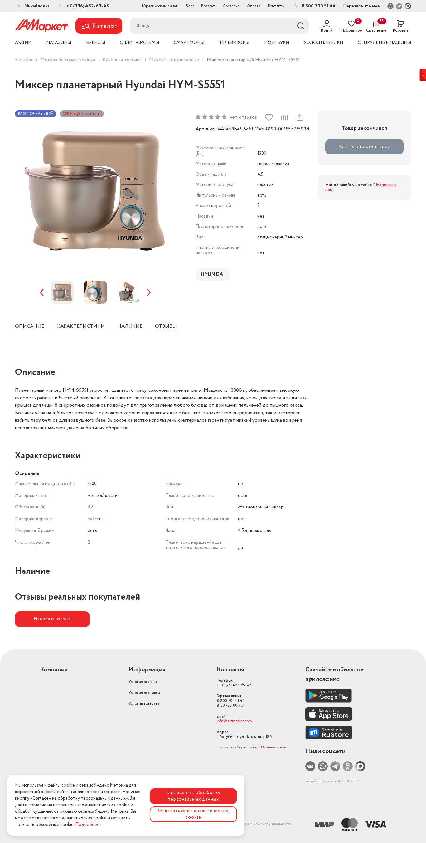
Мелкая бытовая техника (67, 59)
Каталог (24, 59)
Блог (190, 6)
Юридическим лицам (160, 6)
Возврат (208, 6)
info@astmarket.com (234, 721)
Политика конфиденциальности (263, 824)
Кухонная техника (122, 59)
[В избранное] (269, 117)
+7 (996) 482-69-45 (234, 683)
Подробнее (87, 824)
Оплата (253, 6)
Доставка (231, 6)
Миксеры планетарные (174, 59)
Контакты (276, 6)
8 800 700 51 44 (231, 701)
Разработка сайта (320, 781)
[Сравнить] (284, 117)
